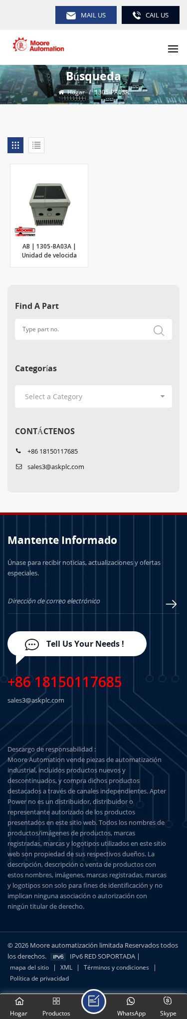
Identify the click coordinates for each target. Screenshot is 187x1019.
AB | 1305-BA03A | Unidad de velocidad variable (49, 252)
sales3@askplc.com (55, 466)
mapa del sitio (29, 967)
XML (66, 967)
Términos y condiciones (116, 967)
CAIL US (157, 14)
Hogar (75, 92)
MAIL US (93, 14)
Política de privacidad (39, 978)
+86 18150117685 (52, 451)
